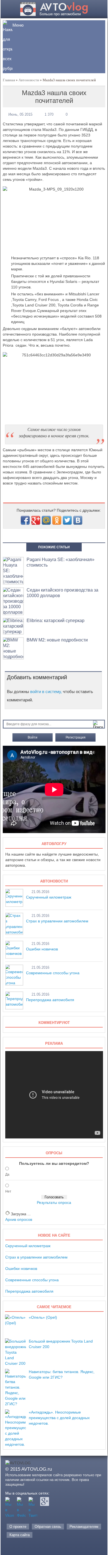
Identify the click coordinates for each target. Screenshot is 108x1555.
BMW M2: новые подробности (57, 640)
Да (7, 1174)
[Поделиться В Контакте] (77, 520)
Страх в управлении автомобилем (57, 921)
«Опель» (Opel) (43, 1317)
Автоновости (29, 80)
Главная (9, 80)
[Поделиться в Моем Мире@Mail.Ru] (46, 520)
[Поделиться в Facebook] (25, 520)
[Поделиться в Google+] (35, 520)
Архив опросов (18, 1219)
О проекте (17, 1526)
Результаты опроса (54, 1202)
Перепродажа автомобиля (50, 1000)
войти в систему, (46, 691)
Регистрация (76, 737)
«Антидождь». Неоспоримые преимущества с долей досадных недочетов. (59, 1417)
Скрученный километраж (48, 897)
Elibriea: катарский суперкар (55, 620)
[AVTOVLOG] (54, 14)
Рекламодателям (84, 1526)
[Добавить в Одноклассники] (56, 520)
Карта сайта (19, 1535)
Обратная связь (48, 1526)
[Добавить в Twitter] (67, 520)
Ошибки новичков (42, 949)
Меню (18, 25)
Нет (8, 1191)
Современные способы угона (52, 973)
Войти (32, 737)
